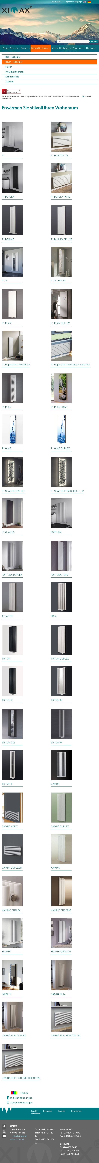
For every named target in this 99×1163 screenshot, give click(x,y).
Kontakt (34, 1111)
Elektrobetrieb (12, 76)
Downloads (56, 2)
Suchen (94, 41)
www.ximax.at (17, 1139)
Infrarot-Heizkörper (61, 48)
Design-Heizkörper (40, 48)
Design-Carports (10, 48)
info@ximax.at (20, 1136)
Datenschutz (76, 1111)
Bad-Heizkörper (12, 57)
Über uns (90, 48)
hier (83, 96)
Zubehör (9, 81)
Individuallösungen (14, 71)
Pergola (25, 48)
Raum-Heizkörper (13, 62)
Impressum (35, 1113)
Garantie (61, 1111)
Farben (8, 67)
